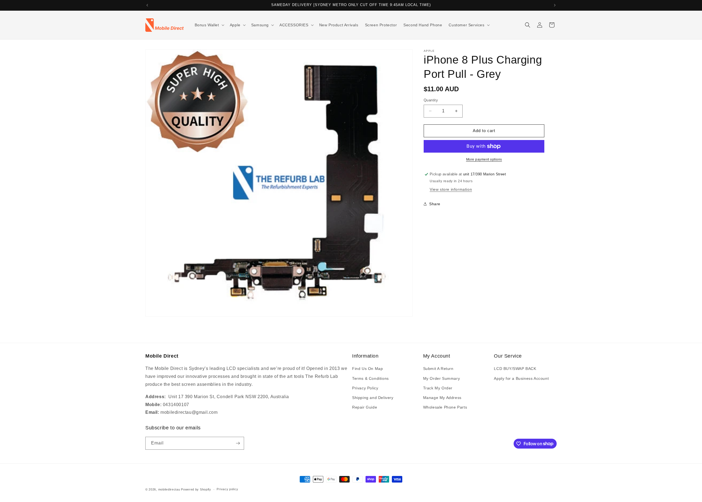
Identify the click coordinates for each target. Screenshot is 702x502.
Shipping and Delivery (373, 397)
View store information (451, 189)
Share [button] (434, 204)
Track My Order (437, 388)
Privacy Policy (365, 388)
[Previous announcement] (147, 5)
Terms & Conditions (370, 378)
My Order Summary (441, 378)
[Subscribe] (238, 443)
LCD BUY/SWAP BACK (515, 368)
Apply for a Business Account (521, 378)
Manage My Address (442, 397)
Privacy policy (227, 489)
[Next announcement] (555, 5)
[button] (209, 25)
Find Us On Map (367, 368)
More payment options (484, 159)
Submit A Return (438, 368)
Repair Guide (364, 407)
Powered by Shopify (196, 489)
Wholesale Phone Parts (445, 407)
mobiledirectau (169, 489)
